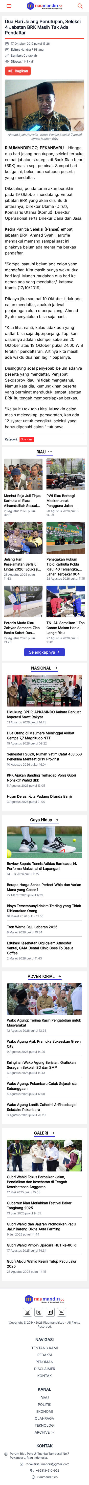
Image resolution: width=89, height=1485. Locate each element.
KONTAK (44, 1376)
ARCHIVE (42, 1432)
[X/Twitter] (38, 1312)
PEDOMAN (44, 1362)
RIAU (45, 1397)
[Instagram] (27, 1312)
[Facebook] (50, 1312)
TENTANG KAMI (44, 1348)
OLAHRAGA (44, 1418)
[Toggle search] (80, 6)
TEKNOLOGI (45, 1425)
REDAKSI (44, 1355)
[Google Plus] (61, 1312)
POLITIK (44, 1404)
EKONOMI (44, 1411)
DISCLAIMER (44, 1369)
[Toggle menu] (9, 6)
